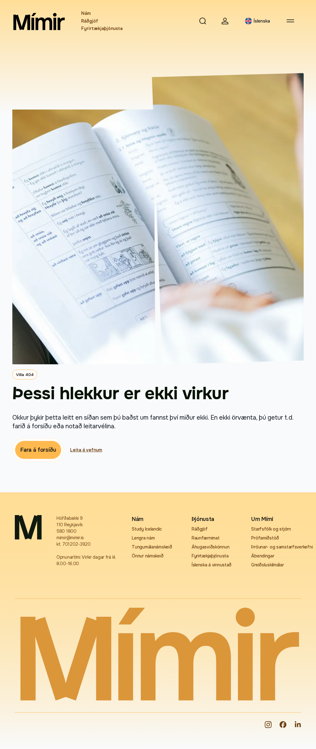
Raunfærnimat (206, 538)
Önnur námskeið (147, 556)
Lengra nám (143, 538)
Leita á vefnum (86, 450)
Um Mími (262, 519)
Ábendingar (262, 556)
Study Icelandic (147, 529)
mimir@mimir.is (70, 537)
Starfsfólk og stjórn (271, 529)
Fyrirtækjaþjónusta (102, 28)
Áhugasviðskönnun (211, 547)
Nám (86, 13)
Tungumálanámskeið (152, 547)
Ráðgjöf (89, 21)
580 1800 (66, 531)
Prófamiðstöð (265, 538)
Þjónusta (203, 519)
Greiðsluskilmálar (267, 565)
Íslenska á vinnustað (211, 565)
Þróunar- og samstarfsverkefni (276, 547)
